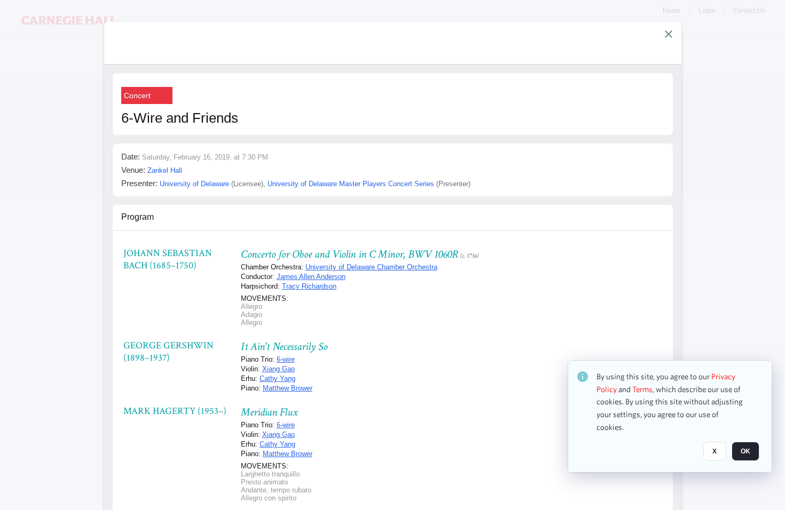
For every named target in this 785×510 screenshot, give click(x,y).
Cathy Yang (277, 378)
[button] (668, 34)
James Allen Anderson (311, 277)
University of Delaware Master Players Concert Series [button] (351, 184)
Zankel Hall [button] (164, 170)
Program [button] (137, 216)
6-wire (286, 359)
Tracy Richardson (309, 286)
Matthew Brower (287, 388)
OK (745, 452)
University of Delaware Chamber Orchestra (371, 267)
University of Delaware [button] (194, 184)
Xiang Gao (278, 369)
